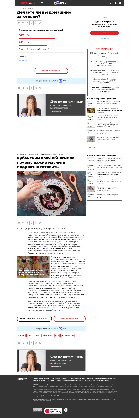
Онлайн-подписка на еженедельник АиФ (101, 378)
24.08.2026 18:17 (22, 154)
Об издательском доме (41, 378)
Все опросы (23, 60)
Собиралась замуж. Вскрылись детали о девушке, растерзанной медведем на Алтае (108, 124)
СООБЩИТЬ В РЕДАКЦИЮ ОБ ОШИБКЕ (97, 380)
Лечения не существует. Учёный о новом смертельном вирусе (108, 138)
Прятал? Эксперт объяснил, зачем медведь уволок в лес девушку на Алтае (108, 103)
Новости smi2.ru (24, 116)
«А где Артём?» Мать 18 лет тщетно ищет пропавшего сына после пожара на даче (108, 117)
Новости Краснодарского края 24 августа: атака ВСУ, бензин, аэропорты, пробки (104, 63)
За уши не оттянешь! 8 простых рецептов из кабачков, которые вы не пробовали (109, 110)
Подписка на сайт (39, 380)
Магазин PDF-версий (78, 378)
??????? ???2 (92, 147)
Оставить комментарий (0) (51, 70)
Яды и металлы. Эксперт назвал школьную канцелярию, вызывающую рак (107, 188)
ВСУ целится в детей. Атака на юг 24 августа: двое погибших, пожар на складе (104, 55)
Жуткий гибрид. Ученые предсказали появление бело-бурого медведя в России (109, 174)
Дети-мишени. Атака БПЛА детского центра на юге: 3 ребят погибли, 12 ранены (104, 72)
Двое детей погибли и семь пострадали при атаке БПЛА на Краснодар (104, 81)
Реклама (65, 378)
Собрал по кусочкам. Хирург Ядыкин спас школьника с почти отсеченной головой (109, 167)
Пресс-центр (56, 378)
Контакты (51, 380)
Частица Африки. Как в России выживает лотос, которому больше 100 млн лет (109, 181)
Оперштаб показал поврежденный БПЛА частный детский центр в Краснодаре (105, 89)
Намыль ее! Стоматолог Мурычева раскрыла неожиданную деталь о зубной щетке (108, 131)
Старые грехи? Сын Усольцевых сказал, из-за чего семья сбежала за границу (109, 195)
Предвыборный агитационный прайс (70, 380)
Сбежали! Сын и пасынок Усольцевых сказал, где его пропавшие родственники (109, 160)
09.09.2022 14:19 (28, 9)
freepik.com (21, 217)
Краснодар (47, 246)
